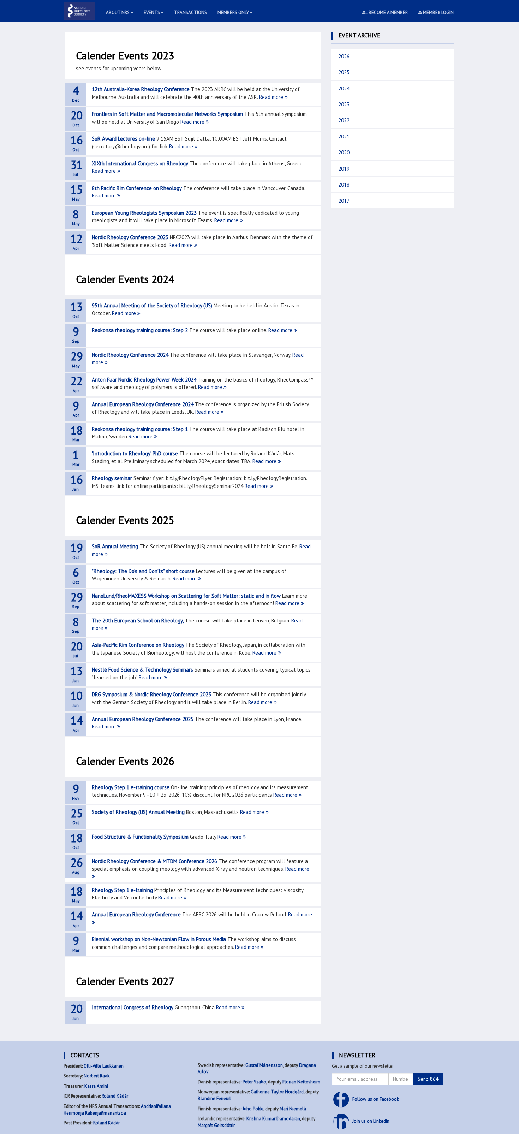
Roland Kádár (115, 1096)
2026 (344, 56)
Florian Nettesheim (301, 1082)
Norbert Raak (96, 1076)
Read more (272, 97)
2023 (344, 104)
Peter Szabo (254, 1082)
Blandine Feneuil (214, 1098)
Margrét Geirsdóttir (216, 1125)
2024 (344, 88)
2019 (344, 168)
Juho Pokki (253, 1109)
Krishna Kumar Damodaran (273, 1119)
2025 (344, 72)
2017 (344, 200)
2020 (344, 152)
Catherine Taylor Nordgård (277, 1092)
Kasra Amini (96, 1086)
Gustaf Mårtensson (264, 1065)
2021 (344, 136)
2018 (344, 184)
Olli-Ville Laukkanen (104, 1066)
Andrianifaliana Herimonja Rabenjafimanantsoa (117, 1109)
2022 (344, 120)
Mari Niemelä (293, 1109)
